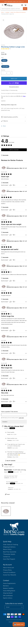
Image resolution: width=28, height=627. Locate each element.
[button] (14, 117)
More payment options (14, 86)
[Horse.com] (8, 5)
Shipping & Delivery (9, 547)
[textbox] (14, 414)
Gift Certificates (8, 595)
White (4, 60)
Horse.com (11, 619)
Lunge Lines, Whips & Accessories (17, 12)
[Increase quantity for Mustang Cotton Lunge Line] (10, 73)
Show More (6, 405)
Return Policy (7, 549)
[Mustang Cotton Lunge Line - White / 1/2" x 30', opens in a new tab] (3, 167)
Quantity (3, 70)
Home (2, 12)
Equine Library (7, 598)
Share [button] (4, 126)
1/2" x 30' (5, 66)
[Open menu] (2, 5)
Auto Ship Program (9, 559)
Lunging (7, 12)
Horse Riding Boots (9, 591)
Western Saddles (8, 588)
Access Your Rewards (9, 575)
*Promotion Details (9, 554)
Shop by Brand (7, 593)
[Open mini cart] (25, 5)
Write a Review (14, 149)
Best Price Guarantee (9, 552)
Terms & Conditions (9, 572)
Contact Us (6, 556)
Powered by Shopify (18, 619)
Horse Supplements (9, 583)
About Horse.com (8, 567)
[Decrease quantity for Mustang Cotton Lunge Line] (3, 73)
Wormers (6, 586)
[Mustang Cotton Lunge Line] (6, 511)
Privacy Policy (7, 570)
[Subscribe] (21, 607)
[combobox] (14, 8)
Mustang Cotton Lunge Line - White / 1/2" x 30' (17, 168)
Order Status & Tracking (10, 544)
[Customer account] (22, 5)
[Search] (25, 8)
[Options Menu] (26, 185)
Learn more (21, 417)
